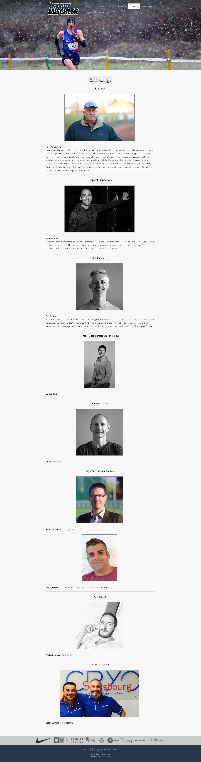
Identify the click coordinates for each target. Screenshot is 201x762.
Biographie (121, 6)
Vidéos (110, 6)
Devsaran (108, 756)
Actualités (99, 6)
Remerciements (102, 12)
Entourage (134, 6)
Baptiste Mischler (105, 754)
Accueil (89, 6)
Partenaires (147, 6)
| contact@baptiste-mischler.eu (109, 749)
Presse (89, 12)
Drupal (98, 756)
